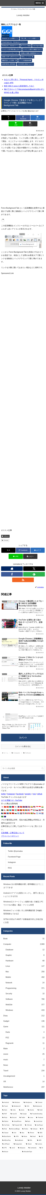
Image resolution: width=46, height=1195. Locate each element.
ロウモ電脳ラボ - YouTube (11, 800)
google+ (28, 794)
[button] (30, 123)
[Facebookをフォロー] (12, 574)
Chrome (5, 540)
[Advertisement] (23, 179)
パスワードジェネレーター (10, 53)
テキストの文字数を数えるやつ (11, 49)
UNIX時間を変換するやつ (25, 64)
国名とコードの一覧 (27, 57)
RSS (10, 868)
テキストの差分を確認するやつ (32, 49)
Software (6, 536)
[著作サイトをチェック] (12, 568)
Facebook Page (14, 857)
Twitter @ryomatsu (15, 851)
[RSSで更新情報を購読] (23, 580)
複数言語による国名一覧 (9, 60)
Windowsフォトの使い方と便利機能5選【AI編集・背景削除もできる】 (23, 912)
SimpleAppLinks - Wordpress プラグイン (14, 42)
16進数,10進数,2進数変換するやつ (30, 53)
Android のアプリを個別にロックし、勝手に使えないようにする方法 (23, 894)
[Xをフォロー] (34, 568)
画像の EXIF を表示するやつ (10, 57)
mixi (34, 794)
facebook (20, 794)
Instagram (11, 794)
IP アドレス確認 (26, 46)
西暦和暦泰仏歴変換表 (9, 64)
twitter (3, 794)
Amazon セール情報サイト (10, 38)
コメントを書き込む (23, 746)
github (39, 794)
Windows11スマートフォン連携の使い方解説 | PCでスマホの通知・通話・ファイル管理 (23, 903)
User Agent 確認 (38, 46)
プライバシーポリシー (10, 836)
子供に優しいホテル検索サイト (29, 38)
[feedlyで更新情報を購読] (34, 574)
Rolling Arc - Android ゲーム (10, 46)
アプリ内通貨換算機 (25, 60)
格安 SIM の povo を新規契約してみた (19, 86)
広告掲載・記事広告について (12, 833)
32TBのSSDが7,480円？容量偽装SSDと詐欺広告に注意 (23, 920)
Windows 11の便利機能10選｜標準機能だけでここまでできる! (23, 885)
